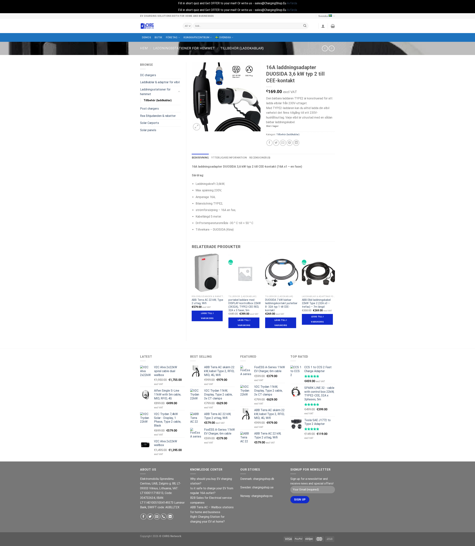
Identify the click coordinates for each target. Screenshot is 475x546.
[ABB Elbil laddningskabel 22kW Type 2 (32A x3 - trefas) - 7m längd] (318, 273)
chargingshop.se (262, 487)
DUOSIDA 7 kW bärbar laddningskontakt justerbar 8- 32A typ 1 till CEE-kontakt (281, 305)
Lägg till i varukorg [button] (207, 316)
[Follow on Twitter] (150, 516)
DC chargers (148, 75)
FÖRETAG (172, 37)
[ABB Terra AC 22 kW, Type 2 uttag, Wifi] (208, 273)
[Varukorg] (333, 26)
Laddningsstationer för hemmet (184, 48)
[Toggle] (179, 92)
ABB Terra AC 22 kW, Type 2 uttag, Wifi (207, 301)
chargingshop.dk (263, 479)
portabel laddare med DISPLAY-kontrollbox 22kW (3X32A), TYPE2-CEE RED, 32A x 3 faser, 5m (244, 305)
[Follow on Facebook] (143, 516)
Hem (144, 48)
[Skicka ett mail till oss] (157, 516)
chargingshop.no (262, 496)
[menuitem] (224, 37)
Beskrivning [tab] (200, 157)
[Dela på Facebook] (269, 143)
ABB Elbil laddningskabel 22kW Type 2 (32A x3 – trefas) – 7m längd (316, 303)
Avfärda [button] (292, 3)
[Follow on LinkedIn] (170, 516)
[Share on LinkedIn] (296, 143)
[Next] (335, 294)
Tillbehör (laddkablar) (242, 48)
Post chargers (149, 108)
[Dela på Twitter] (276, 143)
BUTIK (158, 37)
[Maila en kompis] (283, 143)
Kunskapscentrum (196, 37)
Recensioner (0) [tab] (259, 157)
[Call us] (163, 516)
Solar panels (148, 130)
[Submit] (305, 26)
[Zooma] (196, 126)
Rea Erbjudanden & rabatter (158, 116)
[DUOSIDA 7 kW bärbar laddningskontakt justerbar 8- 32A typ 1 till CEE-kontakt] (281, 273)
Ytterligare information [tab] (229, 157)
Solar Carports (149, 123)
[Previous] (192, 294)
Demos (146, 37)
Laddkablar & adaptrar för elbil (160, 82)
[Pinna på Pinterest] (289, 143)
